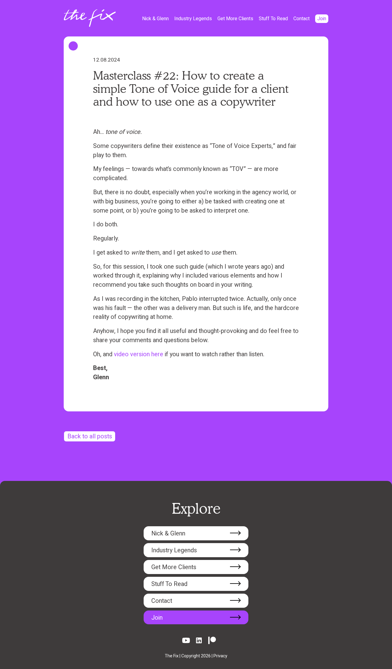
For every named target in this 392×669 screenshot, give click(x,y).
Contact (301, 18)
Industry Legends (193, 18)
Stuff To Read (273, 18)
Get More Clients (235, 18)
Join (321, 18)
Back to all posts (89, 436)
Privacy (220, 656)
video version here (138, 354)
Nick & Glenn (155, 18)
